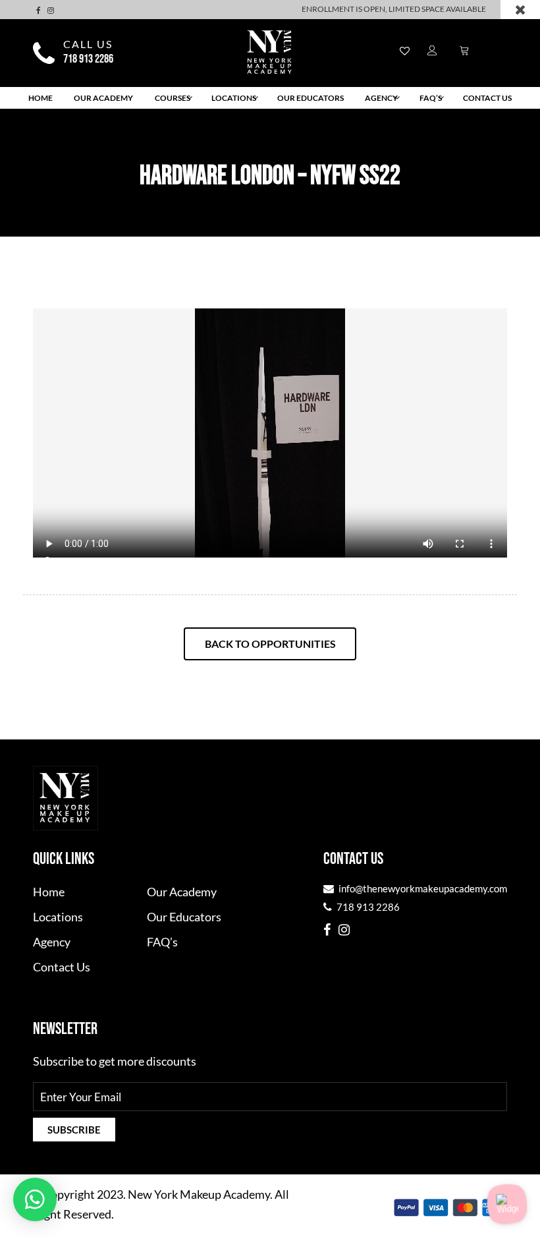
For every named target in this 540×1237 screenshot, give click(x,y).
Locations (233, 98)
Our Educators (310, 98)
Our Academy (103, 98)
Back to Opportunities (270, 643)
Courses (172, 98)
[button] (35, 1199)
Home (40, 98)
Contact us (487, 98)
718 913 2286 (88, 59)
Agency (381, 98)
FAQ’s (430, 98)
